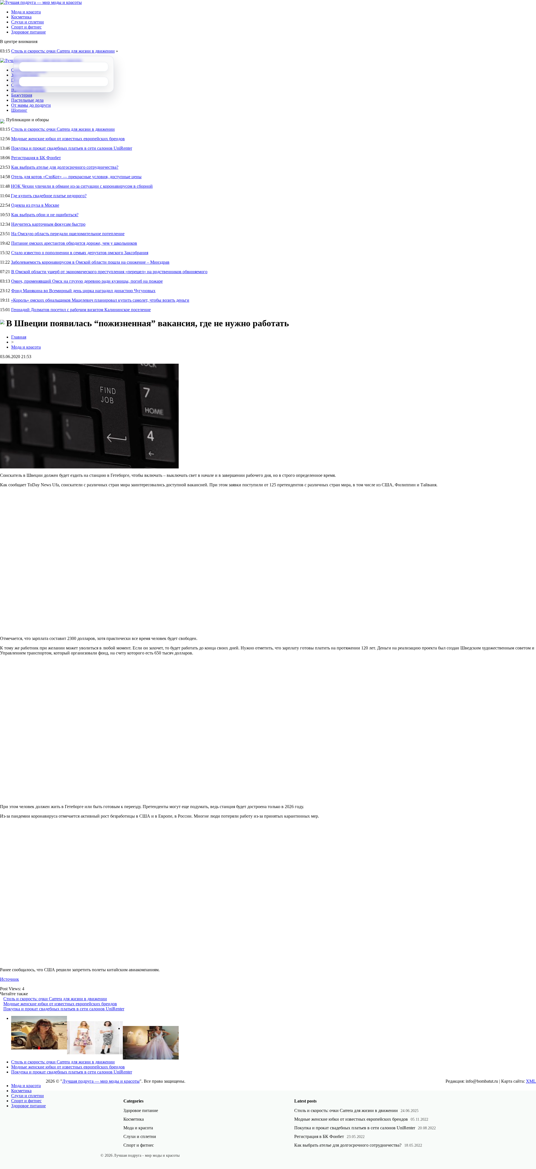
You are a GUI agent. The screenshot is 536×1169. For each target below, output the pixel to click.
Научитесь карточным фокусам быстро (48, 224)
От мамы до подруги (31, 105)
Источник (9, 979)
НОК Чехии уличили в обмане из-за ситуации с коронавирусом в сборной (82, 186)
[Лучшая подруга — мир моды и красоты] (41, 2)
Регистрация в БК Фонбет (36, 157)
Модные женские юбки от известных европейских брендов (68, 138)
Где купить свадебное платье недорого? (49, 195)
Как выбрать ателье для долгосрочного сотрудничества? (64, 167)
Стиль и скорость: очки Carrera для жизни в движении (63, 51)
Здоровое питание (28, 32)
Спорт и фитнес (26, 27)
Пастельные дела (27, 100)
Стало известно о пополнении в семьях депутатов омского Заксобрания (79, 252)
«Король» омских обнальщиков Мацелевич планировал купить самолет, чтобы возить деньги (100, 300)
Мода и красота (26, 11)
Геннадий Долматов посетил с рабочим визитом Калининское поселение (81, 309)
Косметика (21, 17)
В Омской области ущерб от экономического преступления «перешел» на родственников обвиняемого (109, 271)
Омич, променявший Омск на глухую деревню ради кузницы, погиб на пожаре (87, 281)
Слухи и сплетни (27, 22)
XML (531, 1081)
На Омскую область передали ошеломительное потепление (68, 233)
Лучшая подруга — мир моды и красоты (101, 1081)
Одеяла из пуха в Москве (35, 205)
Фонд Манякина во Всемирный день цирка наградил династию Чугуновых (83, 290)
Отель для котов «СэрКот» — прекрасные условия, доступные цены (76, 176)
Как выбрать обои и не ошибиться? (44, 214)
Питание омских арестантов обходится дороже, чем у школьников (74, 243)
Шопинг (19, 110)
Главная (18, 337)
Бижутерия (21, 95)
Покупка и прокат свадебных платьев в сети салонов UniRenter (71, 148)
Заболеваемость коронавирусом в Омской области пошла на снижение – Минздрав (90, 262)
